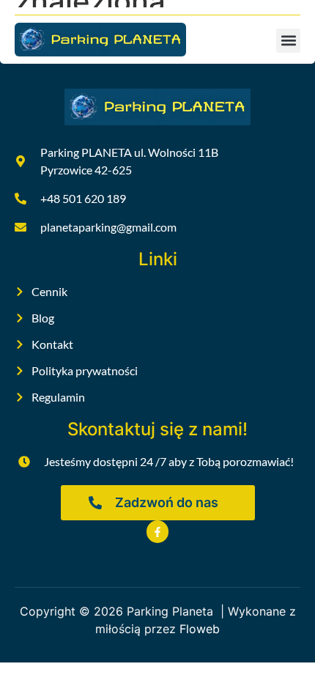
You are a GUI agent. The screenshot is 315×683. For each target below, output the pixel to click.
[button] (288, 41)
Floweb (199, 628)
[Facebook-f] (158, 531)
